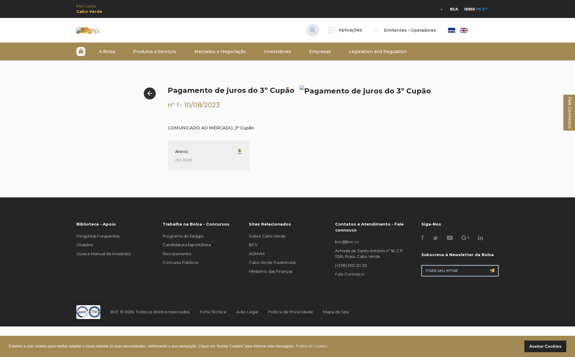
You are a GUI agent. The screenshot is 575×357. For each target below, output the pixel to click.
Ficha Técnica (213, 311)
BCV (253, 244)
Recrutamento (177, 253)
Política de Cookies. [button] (312, 346)
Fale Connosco (349, 274)
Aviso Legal (247, 311)
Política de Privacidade (290, 311)
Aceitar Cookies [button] (545, 346)
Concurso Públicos (180, 262)
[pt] (451, 30)
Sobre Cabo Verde (267, 236)
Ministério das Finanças (271, 271)
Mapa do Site (336, 311)
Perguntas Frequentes (97, 236)
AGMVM (256, 253)
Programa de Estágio (183, 236)
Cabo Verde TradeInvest (272, 262)
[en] (464, 30)
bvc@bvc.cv (347, 241)
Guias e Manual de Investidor (103, 253)
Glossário (84, 244)
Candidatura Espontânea (187, 244)
